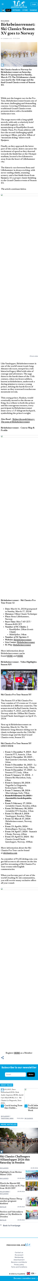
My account (19, 1255)
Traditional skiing (7, 1118)
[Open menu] (2, 4)
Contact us (19, 1252)
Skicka (30, 1074)
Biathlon (3, 1207)
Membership (19, 1257)
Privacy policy (19, 1265)
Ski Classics (5, 21)
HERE (10, 656)
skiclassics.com (10, 853)
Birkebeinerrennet (22, 640)
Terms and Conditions (19, 1267)
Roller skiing (4, 1191)
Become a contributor (19, 1262)
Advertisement (19, 1260)
